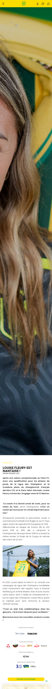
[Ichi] (26, 659)
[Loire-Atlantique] (26, 669)
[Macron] (32, 638)
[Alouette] (36, 649)
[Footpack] (22, 649)
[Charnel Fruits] (15, 649)
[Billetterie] (41, 4)
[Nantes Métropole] (33, 669)
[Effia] (44, 649)
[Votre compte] (37, 4)
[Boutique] (48, 4)
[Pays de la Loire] (18, 669)
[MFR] (29, 649)
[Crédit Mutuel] (8, 649)
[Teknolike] (20, 638)
